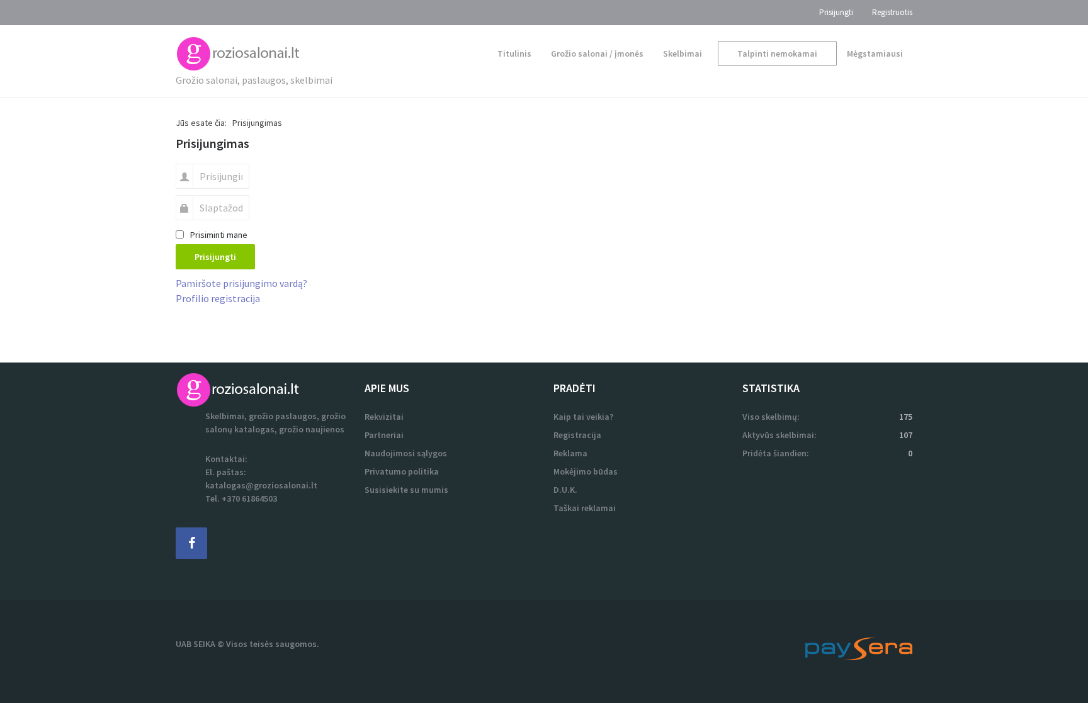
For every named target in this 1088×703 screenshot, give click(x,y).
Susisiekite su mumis (406, 489)
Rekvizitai (384, 416)
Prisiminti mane (218, 234)
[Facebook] (191, 543)
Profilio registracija (218, 298)
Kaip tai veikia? (583, 416)
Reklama (570, 453)
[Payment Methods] (858, 647)
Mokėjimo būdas (585, 471)
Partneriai (384, 435)
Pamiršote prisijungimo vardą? (241, 283)
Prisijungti (836, 12)
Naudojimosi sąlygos (406, 453)
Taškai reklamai (584, 508)
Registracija (577, 435)
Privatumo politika (402, 471)
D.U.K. (565, 489)
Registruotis (892, 12)
